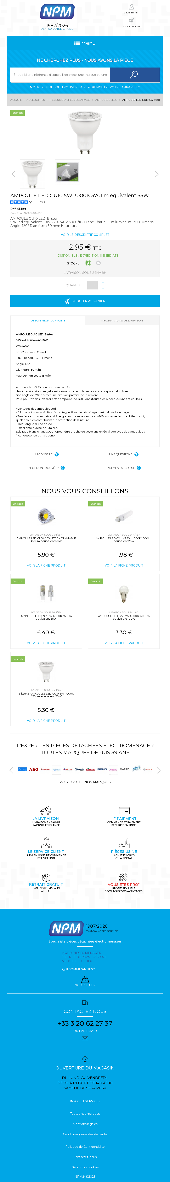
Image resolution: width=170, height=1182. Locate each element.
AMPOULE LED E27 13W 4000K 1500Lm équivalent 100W (124, 617)
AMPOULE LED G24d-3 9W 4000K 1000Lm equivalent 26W (124, 540)
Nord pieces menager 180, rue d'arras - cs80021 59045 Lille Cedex (84, 957)
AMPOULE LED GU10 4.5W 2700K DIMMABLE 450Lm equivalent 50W (46, 540)
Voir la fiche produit (46, 565)
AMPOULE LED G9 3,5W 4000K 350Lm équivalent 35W (46, 617)
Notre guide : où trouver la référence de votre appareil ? (85, 87)
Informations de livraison (122, 320)
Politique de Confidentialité (85, 1147)
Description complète (47, 320)
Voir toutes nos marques (85, 782)
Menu (88, 43)
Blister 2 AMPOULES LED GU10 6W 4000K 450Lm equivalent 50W (46, 695)
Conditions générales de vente (85, 1134)
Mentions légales (85, 1124)
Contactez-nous (85, 1157)
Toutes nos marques (85, 1114)
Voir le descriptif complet (85, 235)
